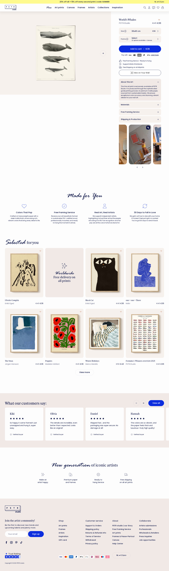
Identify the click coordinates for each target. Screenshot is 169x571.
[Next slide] (103, 53)
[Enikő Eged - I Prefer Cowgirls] (24, 272)
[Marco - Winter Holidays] (104, 333)
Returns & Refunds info (95, 533)
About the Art (127, 82)
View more (84, 372)
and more (155, 55)
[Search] (145, 8)
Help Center (117, 543)
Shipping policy (92, 529)
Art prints (59, 7)
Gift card (63, 540)
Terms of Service (93, 536)
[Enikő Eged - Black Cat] (104, 272)
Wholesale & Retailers (149, 533)
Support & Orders (93, 525)
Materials (125, 104)
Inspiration (117, 7)
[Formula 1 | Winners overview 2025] (145, 333)
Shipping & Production (131, 119)
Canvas (71, 7)
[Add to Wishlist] (159, 19)
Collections (103, 7)
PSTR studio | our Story (122, 525)
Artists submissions (148, 525)
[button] (140, 31)
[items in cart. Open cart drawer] (162, 8)
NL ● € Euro (159, 1)
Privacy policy (91, 543)
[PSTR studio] (10, 7)
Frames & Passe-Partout (123, 536)
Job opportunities (147, 540)
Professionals (145, 529)
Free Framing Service (130, 112)
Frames (81, 7)
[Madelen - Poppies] (64, 333)
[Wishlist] (158, 8)
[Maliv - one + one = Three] (145, 272)
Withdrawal (90, 540)
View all (156, 403)
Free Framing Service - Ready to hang (137, 61)
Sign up (36, 534)
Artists (91, 7)
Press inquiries (145, 536)
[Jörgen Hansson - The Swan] (24, 333)
